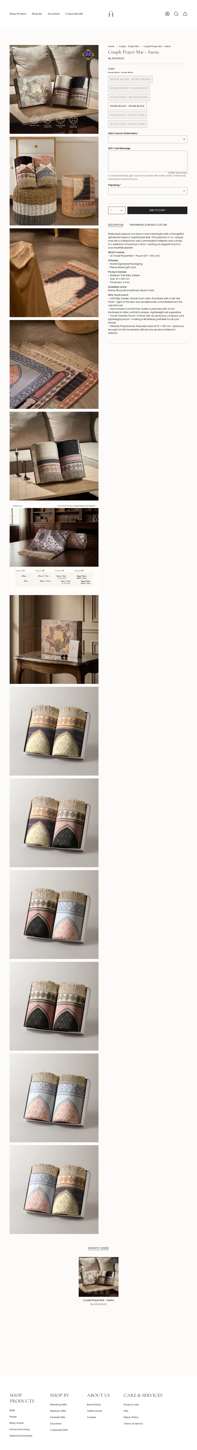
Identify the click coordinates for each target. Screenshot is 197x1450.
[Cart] (185, 14)
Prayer (13, 1416)
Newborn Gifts (58, 1411)
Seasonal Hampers (21, 1435)
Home (111, 46)
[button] (18, 14)
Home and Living (19, 1429)
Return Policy (131, 1417)
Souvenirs (56, 1423)
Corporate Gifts (59, 1430)
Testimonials (94, 1411)
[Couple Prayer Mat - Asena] (99, 1277)
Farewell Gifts (57, 1417)
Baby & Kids (17, 1423)
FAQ (126, 1411)
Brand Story (94, 1404)
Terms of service (133, 1423)
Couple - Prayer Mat (129, 46)
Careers (91, 1417)
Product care (131, 1404)
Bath (12, 1410)
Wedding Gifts (58, 1404)
